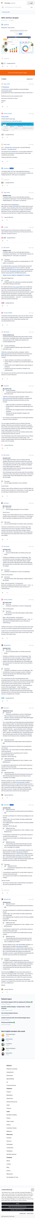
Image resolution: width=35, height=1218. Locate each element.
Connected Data (11, 1085)
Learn (8, 1111)
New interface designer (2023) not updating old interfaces (16, 1002)
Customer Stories (12, 1128)
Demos (9, 1125)
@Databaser (6, 87)
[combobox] (17, 7)
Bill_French (6, 247)
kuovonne (6, 386)
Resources (10, 1134)
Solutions (9, 1088)
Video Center (10, 1121)
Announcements (5, 1015)
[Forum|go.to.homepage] (10, 3)
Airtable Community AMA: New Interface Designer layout (15, 1017)
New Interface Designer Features (9, 1013)
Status (8, 1171)
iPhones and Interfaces (7, 1022)
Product (9, 1092)
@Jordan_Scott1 (12, 149)
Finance (9, 1108)
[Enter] (3, 7)
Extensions (10, 1075)
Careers (9, 1164)
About (8, 1161)
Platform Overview (12, 1069)
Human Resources (12, 1102)
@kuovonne (4, 354)
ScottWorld (9, 1043)
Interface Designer (6, 1004)
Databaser (6, 24)
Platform (9, 1065)
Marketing (9, 1095)
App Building (10, 1079)
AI (7, 1082)
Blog (8, 1167)
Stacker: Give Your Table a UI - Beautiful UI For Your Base (16, 275)
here (8, 588)
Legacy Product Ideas (6, 1010)
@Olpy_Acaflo (5, 116)
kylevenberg (9, 1053)
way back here (8, 267)
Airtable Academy (12, 1115)
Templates (10, 1151)
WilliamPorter (7, 645)
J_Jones (6, 227)
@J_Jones (16, 287)
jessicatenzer (9, 1039)
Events (8, 1118)
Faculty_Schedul (8, 313)
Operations (10, 1098)
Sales (8, 1105)
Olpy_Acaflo (7, 84)
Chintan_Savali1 (8, 113)
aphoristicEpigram (10, 1048)
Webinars (9, 1131)
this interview (20, 782)
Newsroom (10, 1174)
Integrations (10, 1072)
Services (9, 1141)
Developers (10, 1144)
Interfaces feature (15, 271)
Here (14, 119)
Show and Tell (6, 12)
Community (10, 1148)
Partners (9, 1138)
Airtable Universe (11, 1154)
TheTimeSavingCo (10, 1034)
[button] (2, 3)
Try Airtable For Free (12, 1177)
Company (9, 1157)
